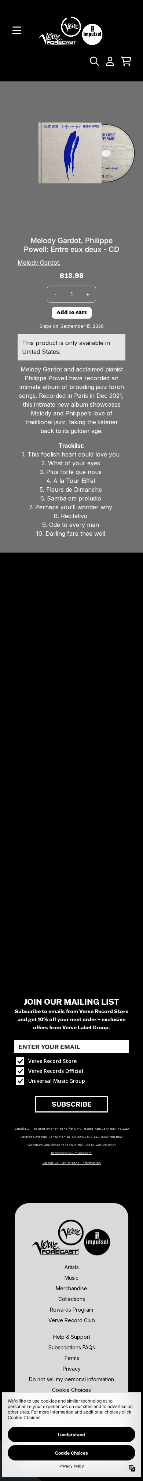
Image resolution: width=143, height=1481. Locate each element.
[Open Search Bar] (94, 61)
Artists (72, 1267)
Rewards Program (71, 1309)
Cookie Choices (71, 1390)
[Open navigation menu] (17, 30)
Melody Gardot (38, 262)
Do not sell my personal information (71, 1379)
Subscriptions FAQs (71, 1347)
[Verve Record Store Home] (71, 30)
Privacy (72, 1368)
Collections (71, 1299)
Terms (71, 1358)
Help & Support (71, 1337)
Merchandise (71, 1288)
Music (71, 1278)
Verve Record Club (71, 1320)
